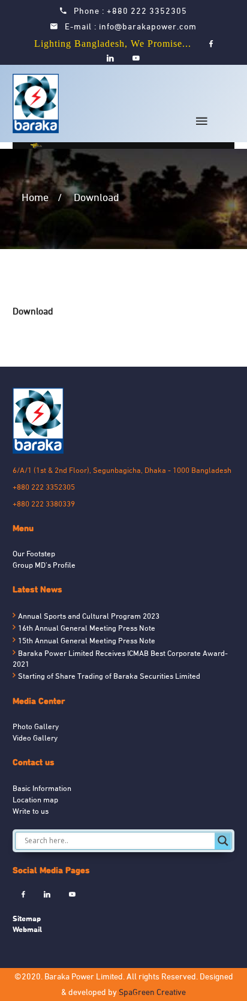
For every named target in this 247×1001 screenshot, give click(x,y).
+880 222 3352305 (147, 12)
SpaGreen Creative (152, 993)
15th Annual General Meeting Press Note (86, 641)
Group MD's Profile (44, 566)
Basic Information (42, 789)
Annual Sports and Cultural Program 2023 (88, 617)
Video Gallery (35, 739)
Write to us (31, 812)
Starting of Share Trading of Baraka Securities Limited (109, 677)
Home (35, 198)
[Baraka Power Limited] (38, 103)
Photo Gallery (36, 727)
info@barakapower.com (148, 27)
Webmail (27, 929)
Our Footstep (34, 554)
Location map (35, 800)
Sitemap (27, 918)
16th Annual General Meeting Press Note (86, 629)
